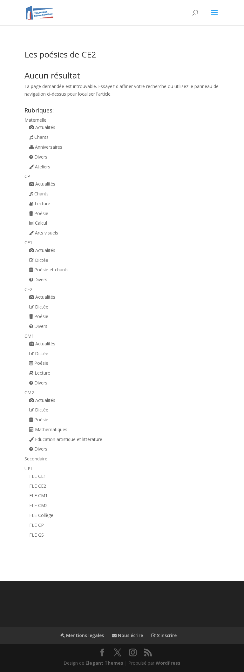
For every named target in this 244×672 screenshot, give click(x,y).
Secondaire (35, 459)
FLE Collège (41, 515)
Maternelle (35, 120)
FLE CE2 (37, 486)
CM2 (29, 393)
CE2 (28, 289)
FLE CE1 (37, 476)
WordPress (168, 663)
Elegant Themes (104, 663)
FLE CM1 (38, 495)
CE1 (28, 243)
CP (27, 176)
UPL (28, 468)
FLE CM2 (38, 505)
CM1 (29, 336)
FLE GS (36, 535)
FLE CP (36, 525)
